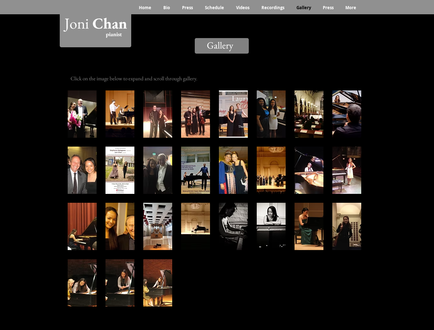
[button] (82, 114)
